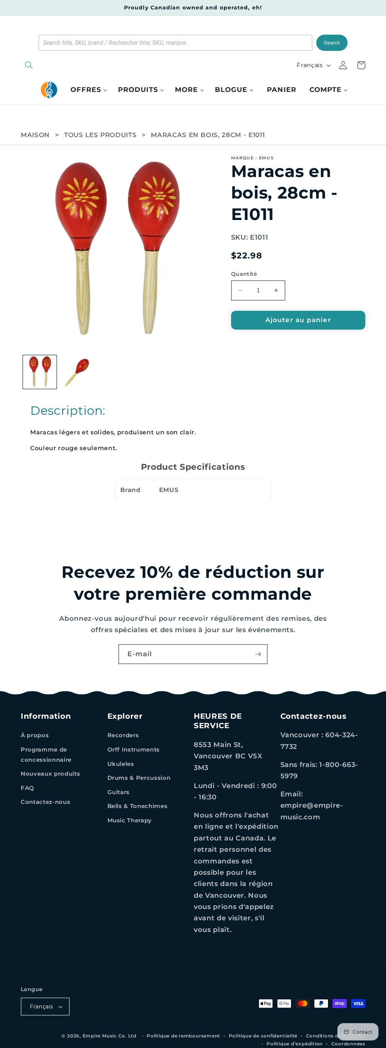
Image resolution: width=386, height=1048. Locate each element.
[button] (68, 65)
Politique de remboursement (183, 1036)
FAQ (27, 787)
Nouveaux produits (50, 773)
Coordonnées (348, 1043)
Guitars (118, 792)
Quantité (244, 273)
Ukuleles (120, 763)
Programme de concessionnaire (46, 754)
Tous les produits (100, 135)
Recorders (123, 735)
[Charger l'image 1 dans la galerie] (40, 372)
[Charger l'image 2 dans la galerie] (78, 372)
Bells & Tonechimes (137, 806)
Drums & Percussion (139, 777)
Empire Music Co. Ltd (109, 1036)
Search (332, 43)
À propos (35, 735)
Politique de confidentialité (263, 1036)
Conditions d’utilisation (335, 1036)
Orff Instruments (133, 749)
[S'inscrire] (258, 654)
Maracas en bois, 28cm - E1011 (208, 135)
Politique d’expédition (295, 1043)
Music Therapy (129, 820)
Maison (35, 135)
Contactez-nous (45, 801)
